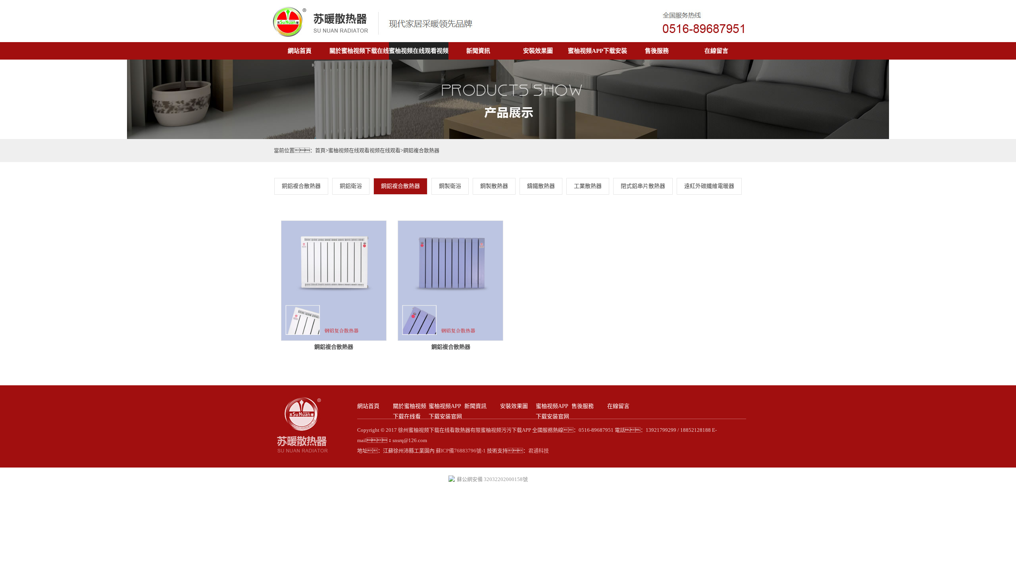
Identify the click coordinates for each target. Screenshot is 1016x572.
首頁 (320, 150)
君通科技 (538, 451)
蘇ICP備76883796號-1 (460, 451)
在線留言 (716, 51)
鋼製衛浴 (450, 186)
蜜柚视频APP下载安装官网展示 (445, 416)
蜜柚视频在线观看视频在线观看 (364, 150)
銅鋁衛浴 (351, 186)
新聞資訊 (478, 51)
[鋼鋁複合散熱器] (334, 339)
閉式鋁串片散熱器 (643, 186)
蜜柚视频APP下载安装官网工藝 (552, 416)
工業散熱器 (588, 186)
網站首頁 (300, 51)
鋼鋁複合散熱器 (421, 150)
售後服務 (657, 51)
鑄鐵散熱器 (541, 186)
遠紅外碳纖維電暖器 (709, 186)
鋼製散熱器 (494, 186)
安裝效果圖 (538, 51)
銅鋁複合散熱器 (301, 186)
